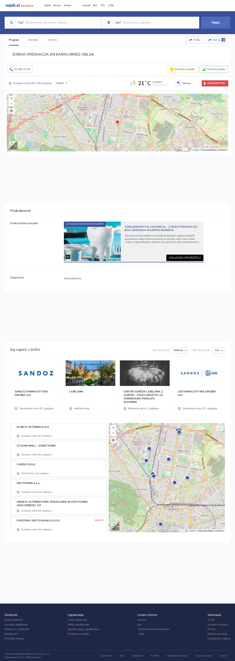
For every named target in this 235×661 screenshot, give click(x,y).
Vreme (67, 5)
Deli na (217, 40)
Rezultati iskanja (14, 638)
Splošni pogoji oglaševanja (83, 629)
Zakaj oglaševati (77, 620)
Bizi (95, 5)
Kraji (122, 655)
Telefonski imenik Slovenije (153, 629)
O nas (211, 620)
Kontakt (155, 655)
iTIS (102, 5)
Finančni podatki (216, 69)
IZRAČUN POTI (216, 83)
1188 (111, 5)
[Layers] (13, 145)
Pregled (14, 40)
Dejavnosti (106, 655)
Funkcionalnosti (14, 620)
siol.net (86, 5)
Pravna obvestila (217, 634)
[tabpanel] (134, 241)
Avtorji (211, 629)
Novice (57, 5)
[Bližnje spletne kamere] (178, 83)
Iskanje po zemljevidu (17, 629)
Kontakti (33, 40)
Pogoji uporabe (204, 655)
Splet (47, 5)
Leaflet (195, 149)
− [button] (11, 103)
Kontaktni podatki (185, 69)
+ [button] (11, 98)
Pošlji (197, 40)
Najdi (216, 22)
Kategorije (137, 655)
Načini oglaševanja (79, 624)
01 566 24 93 (22, 69)
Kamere (187, 83)
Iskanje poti (11, 634)
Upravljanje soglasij (219, 638)
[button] (11, 111)
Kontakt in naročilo (78, 634)
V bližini (52, 40)
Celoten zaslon (225, 97)
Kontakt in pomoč (218, 624)
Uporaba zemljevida (16, 624)
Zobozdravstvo (72, 278)
